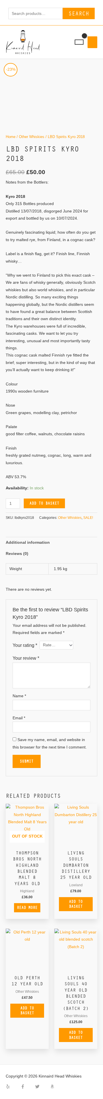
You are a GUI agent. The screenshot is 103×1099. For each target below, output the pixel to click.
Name (19, 696)
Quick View (27, 842)
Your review (26, 658)
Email (19, 718)
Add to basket (44, 503)
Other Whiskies (31, 137)
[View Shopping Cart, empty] (79, 42)
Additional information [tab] (28, 542)
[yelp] (12, 1086)
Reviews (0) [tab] (17, 554)
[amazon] (53, 1086)
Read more (27, 907)
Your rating (25, 645)
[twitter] (42, 1086)
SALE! (88, 518)
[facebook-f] (27, 1086)
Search (78, 13)
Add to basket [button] (76, 904)
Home (10, 137)
